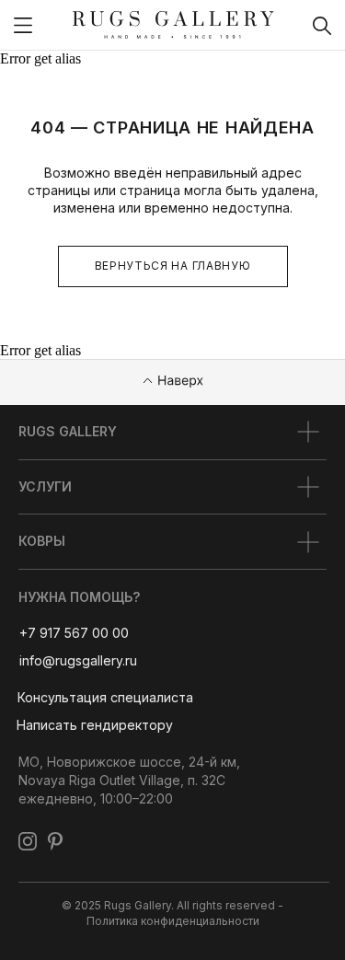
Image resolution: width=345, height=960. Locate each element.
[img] (23, 25)
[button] (105, 697)
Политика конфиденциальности (172, 921)
